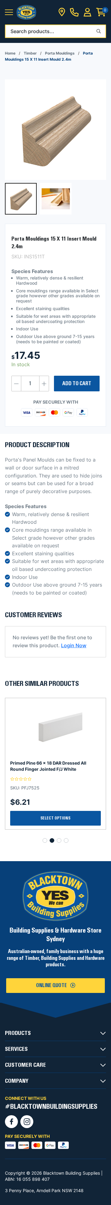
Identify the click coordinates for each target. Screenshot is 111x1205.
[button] (9, 12)
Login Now (73, 645)
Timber (30, 53)
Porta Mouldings (60, 53)
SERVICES (16, 1049)
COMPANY (16, 1081)
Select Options (55, 818)
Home (10, 53)
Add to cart (76, 383)
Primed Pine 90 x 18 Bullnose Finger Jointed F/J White (48, 766)
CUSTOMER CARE (25, 1065)
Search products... (32, 31)
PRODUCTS (18, 1033)
